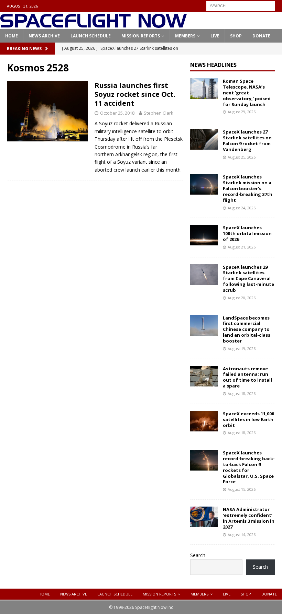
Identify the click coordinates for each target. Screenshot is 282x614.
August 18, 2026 (242, 393)
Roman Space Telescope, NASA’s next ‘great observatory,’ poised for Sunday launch (247, 92)
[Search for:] (240, 5)
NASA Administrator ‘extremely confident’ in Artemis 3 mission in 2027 (248, 518)
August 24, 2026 (242, 207)
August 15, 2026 (242, 489)
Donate (261, 36)
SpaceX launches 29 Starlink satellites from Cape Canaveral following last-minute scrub (248, 278)
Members (185, 36)
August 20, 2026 (242, 297)
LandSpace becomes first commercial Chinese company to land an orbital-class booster (246, 329)
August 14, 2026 (242, 534)
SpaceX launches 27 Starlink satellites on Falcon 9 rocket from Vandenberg (247, 140)
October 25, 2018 (117, 113)
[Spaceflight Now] (93, 25)
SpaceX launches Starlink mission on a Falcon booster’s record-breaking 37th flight (247, 188)
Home (11, 36)
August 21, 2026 (242, 247)
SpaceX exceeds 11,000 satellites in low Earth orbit (248, 419)
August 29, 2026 (242, 111)
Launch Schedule (90, 36)
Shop (236, 36)
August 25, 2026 (242, 157)
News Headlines (213, 65)
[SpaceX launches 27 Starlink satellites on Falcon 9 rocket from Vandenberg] (204, 139)
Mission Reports (140, 36)
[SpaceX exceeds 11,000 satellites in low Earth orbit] (204, 421)
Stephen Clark (158, 113)
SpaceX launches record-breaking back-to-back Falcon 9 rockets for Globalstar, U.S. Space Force (249, 467)
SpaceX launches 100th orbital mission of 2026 (247, 233)
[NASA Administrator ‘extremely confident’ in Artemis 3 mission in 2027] (204, 517)
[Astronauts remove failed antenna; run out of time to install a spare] (204, 376)
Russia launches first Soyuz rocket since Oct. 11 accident (135, 94)
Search (197, 555)
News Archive (44, 36)
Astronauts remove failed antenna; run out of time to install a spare (247, 377)
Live (214, 36)
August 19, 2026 (242, 348)
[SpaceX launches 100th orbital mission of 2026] (204, 235)
